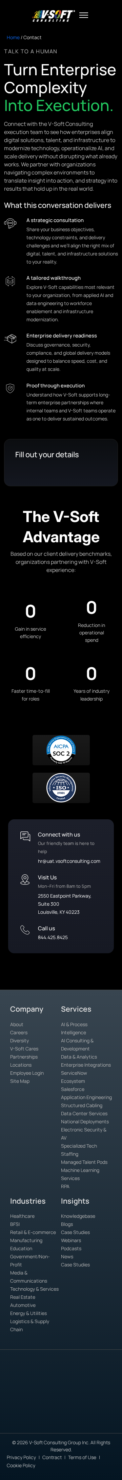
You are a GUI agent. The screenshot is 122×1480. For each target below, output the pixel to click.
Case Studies (75, 1232)
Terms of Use (82, 1457)
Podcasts (71, 1248)
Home (13, 37)
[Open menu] (84, 15)
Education (21, 1248)
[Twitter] (77, 1422)
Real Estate (22, 1297)
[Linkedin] (48, 1422)
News (67, 1256)
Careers (18, 1032)
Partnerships (24, 1056)
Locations (21, 1065)
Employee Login (27, 1073)
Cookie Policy (21, 1465)
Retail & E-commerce (33, 1232)
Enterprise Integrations (86, 1065)
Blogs (67, 1224)
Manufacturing (26, 1240)
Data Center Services (84, 1113)
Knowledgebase (78, 1216)
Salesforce (72, 1089)
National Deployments (85, 1121)
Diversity (19, 1040)
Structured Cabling (81, 1105)
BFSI (15, 1224)
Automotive (23, 1305)
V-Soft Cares (24, 1048)
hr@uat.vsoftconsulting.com (69, 861)
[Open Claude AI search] (11, 1379)
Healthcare (22, 1216)
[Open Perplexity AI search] (26, 1379)
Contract (52, 1457)
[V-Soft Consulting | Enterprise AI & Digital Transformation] (53, 16)
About (16, 1024)
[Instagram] (91, 1422)
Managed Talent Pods (84, 1162)
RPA (65, 1186)
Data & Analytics (79, 1056)
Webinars (71, 1240)
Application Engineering (86, 1097)
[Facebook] (62, 1422)
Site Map (19, 1081)
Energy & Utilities (28, 1313)
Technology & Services (34, 1289)
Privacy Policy (21, 1457)
